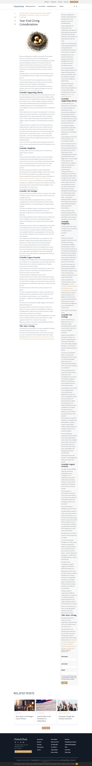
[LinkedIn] (15, 742)
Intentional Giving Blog (70, 744)
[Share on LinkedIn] (15, 20)
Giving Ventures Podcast (70, 742)
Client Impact (40, 747)
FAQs (66, 747)
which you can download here (32, 91)
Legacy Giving (54, 749)
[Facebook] (20, 742)
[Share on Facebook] (15, 17)
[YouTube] (23, 742)
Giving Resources (51, 6)
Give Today (60, 1)
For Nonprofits (53, 1)
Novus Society (54, 752)
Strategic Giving (33, 15)
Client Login (66, 1)
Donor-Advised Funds (38, 13)
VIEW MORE (46, 728)
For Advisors (46, 1)
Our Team (39, 744)
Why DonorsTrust (30, 6)
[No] (90, 764)
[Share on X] (15, 13)
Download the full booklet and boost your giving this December (69, 644)
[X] (18, 742)
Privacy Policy (34, 760)
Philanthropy (40, 713)
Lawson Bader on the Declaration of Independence (44, 719)
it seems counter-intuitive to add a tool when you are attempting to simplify (37, 178)
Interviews (18, 713)
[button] (74, 6)
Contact (61, 6)
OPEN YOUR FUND (74, 1)
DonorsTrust (40, 739)
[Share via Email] (15, 24)
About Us (39, 742)
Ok (76, 763)
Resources (67, 739)
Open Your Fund (54, 742)
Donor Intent (24, 13)
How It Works (41, 6)
